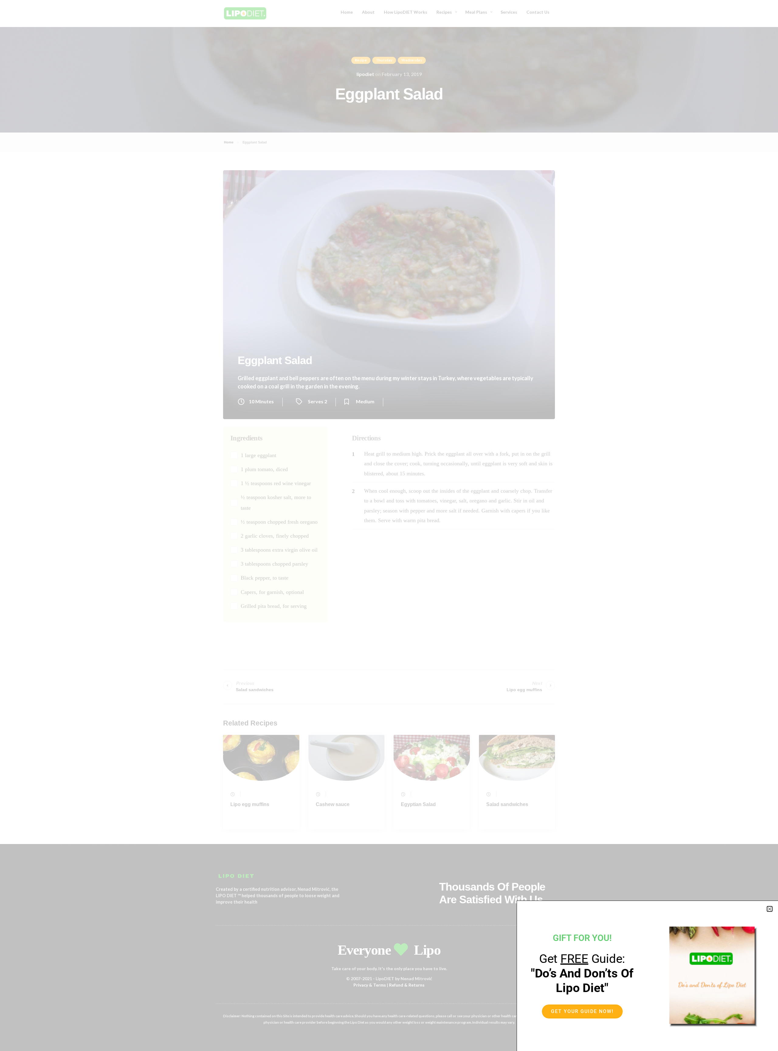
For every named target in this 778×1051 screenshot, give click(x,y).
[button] (769, 909)
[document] (389, 525)
